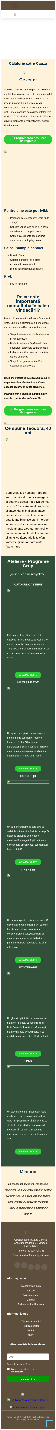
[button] (14, 5)
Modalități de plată (31, 1286)
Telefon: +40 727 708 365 (30, 1250)
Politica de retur (31, 1295)
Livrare (31, 1290)
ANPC (31, 1335)
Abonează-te (28, 1379)
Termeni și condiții (31, 1321)
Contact (31, 1300)
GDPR (30, 1330)
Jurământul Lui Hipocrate (31, 1304)
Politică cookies (31, 1326)
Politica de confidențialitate (22, 1370)
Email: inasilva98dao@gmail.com (31, 1255)
